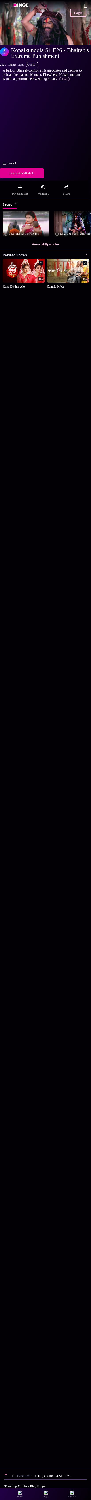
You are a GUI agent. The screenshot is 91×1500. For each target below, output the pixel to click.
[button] (27, 224)
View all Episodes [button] (45, 244)
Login (78, 13)
